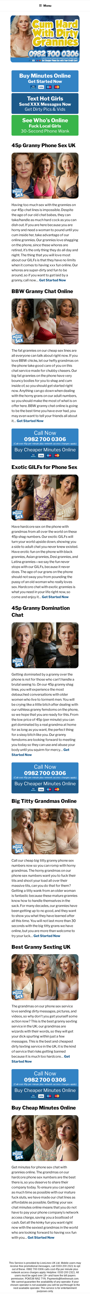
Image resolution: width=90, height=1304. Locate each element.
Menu (47, 5)
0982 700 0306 (45, 439)
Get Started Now (52, 280)
